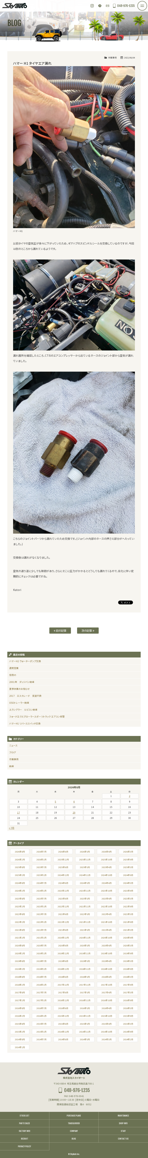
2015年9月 (128, 1015)
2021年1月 (41, 937)
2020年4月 (107, 945)
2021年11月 (84, 922)
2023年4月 (107, 898)
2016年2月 (20, 1015)
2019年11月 (84, 953)
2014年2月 (128, 1039)
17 (18, 812)
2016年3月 (128, 1008)
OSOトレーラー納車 (19, 702)
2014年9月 (128, 1031)
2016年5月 (85, 1008)
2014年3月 (107, 1039)
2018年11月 (84, 968)
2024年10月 (106, 875)
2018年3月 (128, 976)
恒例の (12, 675)
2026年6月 (63, 851)
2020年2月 (20, 953)
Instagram (92, 6)
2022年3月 (128, 914)
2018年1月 (41, 984)
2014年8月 (20, 1039)
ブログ (12, 752)
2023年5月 (85, 898)
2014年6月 (63, 1039)
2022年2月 (20, 922)
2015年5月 (85, 1023)
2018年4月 (107, 976)
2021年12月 (63, 922)
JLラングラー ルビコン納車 (23, 709)
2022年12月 (63, 906)
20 (74, 812)
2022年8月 (20, 914)
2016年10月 (106, 1000)
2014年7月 (41, 1039)
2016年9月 (128, 1000)
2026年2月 (20, 859)
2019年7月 (41, 961)
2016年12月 (63, 1000)
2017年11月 (84, 984)
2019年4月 (107, 961)
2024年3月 (128, 882)
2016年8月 (20, 1008)
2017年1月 (41, 1000)
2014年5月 (85, 1039)
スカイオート (14, 6)
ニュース (13, 745)
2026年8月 (20, 851)
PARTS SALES (24, 1123)
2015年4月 (107, 1023)
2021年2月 (20, 937)
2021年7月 (41, 929)
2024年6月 (63, 882)
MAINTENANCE (123, 1116)
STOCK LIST (24, 1116)
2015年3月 (128, 1023)
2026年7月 (41, 851)
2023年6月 (63, 898)
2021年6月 (63, 929)
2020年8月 (20, 945)
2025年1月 (41, 875)
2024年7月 (41, 882)
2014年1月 (20, 1047)
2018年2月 (20, 984)
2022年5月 (85, 914)
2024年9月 (128, 875)
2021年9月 (128, 922)
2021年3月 (128, 929)
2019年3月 (128, 961)
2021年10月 (106, 922)
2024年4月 (107, 882)
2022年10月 (106, 906)
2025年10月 (106, 859)
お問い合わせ (107, 6)
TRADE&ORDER (74, 1123)
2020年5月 (85, 945)
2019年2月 (20, 968)
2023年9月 (128, 890)
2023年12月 (63, 890)
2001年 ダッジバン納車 (21, 681)
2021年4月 (107, 929)
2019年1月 (41, 968)
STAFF (123, 1131)
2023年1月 (41, 906)
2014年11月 (84, 1031)
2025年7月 (41, 867)
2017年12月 (63, 984)
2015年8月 (20, 1023)
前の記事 (60, 630)
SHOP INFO (123, 1123)
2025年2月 (20, 875)
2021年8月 (20, 929)
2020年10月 (106, 937)
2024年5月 (85, 882)
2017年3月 (128, 992)
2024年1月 (41, 890)
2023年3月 (128, 898)
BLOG (74, 1139)
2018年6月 (63, 976)
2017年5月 (85, 992)
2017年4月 (107, 992)
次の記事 (87, 630)
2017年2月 (20, 1000)
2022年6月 (63, 914)
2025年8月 (20, 867)
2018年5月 (85, 976)
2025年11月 (84, 859)
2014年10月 (106, 1031)
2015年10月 (106, 1015)
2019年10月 (106, 953)
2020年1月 (41, 953)
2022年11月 (84, 906)
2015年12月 (63, 1015)
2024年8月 (20, 882)
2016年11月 (84, 1000)
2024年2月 (20, 890)
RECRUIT (24, 1139)
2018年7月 (41, 976)
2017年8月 (20, 992)
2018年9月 (128, 968)
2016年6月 (63, 1008)
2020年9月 (128, 937)
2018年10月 (106, 968)
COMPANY (74, 1131)
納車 (11, 766)
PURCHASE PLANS (74, 1116)
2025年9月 (128, 859)
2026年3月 (128, 851)
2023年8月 (20, 898)
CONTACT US (123, 1139)
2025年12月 (63, 859)
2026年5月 (85, 851)
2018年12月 (63, 968)
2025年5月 (85, 867)
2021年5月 (85, 929)
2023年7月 (41, 898)
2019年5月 (85, 961)
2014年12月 (63, 1031)
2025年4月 (107, 867)
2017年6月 (63, 992)
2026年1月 (41, 859)
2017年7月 (41, 992)
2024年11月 (84, 875)
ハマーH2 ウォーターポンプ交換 (25, 661)
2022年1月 (41, 922)
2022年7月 (41, 914)
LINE (100, 6)
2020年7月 (41, 945)
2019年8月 (20, 961)
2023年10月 (106, 890)
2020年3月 (128, 945)
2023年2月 (20, 906)
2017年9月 (128, 984)
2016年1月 (41, 1015)
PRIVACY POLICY (24, 1146)
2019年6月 (63, 961)
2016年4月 (107, 1008)
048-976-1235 (126, 6)
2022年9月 (128, 906)
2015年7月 (41, 1023)
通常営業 (13, 668)
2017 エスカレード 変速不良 (25, 695)
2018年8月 (20, 976)
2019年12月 (63, 953)
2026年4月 (107, 851)
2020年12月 (63, 937)
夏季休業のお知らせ (19, 688)
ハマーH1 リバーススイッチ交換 (24, 723)
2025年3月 (128, 867)
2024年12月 (63, 875)
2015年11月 (84, 1015)
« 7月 (11, 827)
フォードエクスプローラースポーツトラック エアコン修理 (37, 716)
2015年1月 (41, 1031)
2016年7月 (41, 1008)
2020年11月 (84, 937)
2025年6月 (63, 867)
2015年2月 (20, 1031)
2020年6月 (63, 945)
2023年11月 (84, 890)
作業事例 (112, 57)
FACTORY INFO (24, 1131)
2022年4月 (107, 914)
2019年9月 (128, 953)
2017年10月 (106, 984)
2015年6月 (63, 1023)
